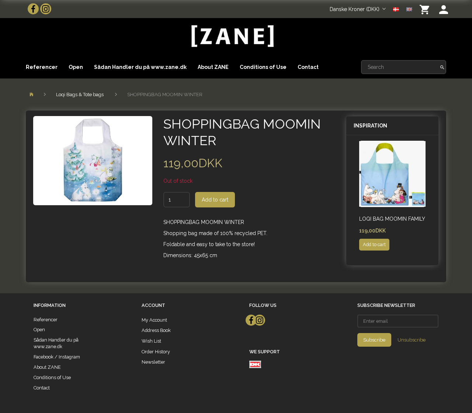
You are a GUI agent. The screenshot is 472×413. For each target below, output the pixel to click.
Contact (308, 67)
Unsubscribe (412, 340)
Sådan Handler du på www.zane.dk (140, 67)
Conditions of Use (263, 67)
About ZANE (213, 67)
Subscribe (374, 340)
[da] (396, 9)
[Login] (443, 9)
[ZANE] (232, 36)
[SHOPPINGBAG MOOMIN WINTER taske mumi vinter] (92, 160)
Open (76, 67)
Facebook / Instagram (57, 357)
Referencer (42, 67)
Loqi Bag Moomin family (392, 219)
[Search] (442, 67)
